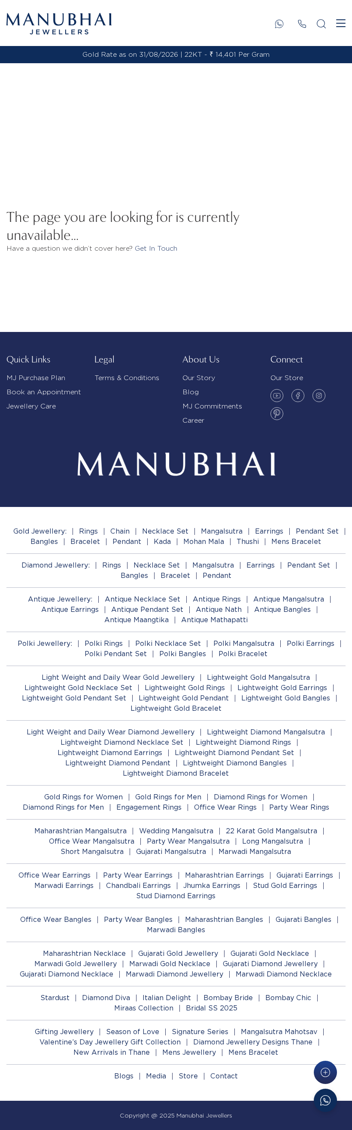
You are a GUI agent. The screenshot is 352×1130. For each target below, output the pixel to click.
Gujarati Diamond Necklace (66, 974)
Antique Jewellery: (60, 599)
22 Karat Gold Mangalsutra (271, 831)
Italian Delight (167, 998)
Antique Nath (219, 609)
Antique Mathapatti (214, 620)
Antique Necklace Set (142, 599)
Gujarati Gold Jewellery (178, 953)
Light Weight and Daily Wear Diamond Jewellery (110, 732)
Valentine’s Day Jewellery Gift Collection (110, 1042)
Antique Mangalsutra (288, 599)
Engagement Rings (149, 807)
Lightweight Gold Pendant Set (74, 698)
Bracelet (85, 541)
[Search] (321, 23)
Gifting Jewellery (64, 1032)
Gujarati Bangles (303, 919)
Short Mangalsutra (92, 852)
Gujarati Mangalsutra (171, 852)
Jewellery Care (31, 406)
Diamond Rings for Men (63, 807)
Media (156, 1076)
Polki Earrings (310, 643)
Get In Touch (156, 248)
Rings (88, 531)
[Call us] (301, 23)
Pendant (126, 541)
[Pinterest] (276, 413)
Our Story (198, 378)
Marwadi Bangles (176, 930)
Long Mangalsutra (272, 841)
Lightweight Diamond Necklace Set (122, 742)
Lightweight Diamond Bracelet (176, 773)
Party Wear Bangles (138, 919)
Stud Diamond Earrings (175, 896)
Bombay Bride (228, 998)
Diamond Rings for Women (260, 797)
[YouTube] (276, 395)
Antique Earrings (70, 609)
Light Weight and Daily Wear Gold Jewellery (118, 677)
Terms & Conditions (126, 378)
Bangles (44, 541)
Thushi (248, 541)
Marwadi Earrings (64, 885)
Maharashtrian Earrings (224, 875)
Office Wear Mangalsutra (91, 841)
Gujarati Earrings (304, 875)
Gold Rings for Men (168, 797)
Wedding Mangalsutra (176, 831)
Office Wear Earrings (54, 875)
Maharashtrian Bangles (224, 919)
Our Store (286, 378)
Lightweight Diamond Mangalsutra (266, 732)
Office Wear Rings (225, 807)
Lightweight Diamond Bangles (235, 763)
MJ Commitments (212, 406)
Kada (162, 541)
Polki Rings (104, 643)
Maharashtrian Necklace (84, 953)
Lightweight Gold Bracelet (176, 708)
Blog (190, 392)
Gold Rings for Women (83, 797)
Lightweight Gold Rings (185, 688)
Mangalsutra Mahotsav (279, 1032)
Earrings (269, 531)
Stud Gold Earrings (285, 885)
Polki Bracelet (242, 654)
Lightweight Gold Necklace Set (78, 688)
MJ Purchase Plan (35, 378)
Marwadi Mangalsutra (254, 852)
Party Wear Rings (299, 807)
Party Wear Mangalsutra (188, 841)
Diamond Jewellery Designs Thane (253, 1042)
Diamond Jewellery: (55, 565)
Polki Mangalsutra (243, 643)
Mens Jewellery (189, 1052)
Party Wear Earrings (138, 875)
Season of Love (132, 1032)
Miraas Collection (143, 1008)
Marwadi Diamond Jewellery (174, 974)
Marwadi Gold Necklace (169, 964)
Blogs (124, 1076)
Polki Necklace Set (168, 643)
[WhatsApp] (279, 23)
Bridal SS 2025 (211, 1008)
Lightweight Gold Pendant (184, 698)
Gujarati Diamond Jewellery (270, 964)
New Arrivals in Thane (111, 1052)
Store (188, 1076)
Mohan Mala (203, 541)
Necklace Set (165, 531)
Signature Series (200, 1032)
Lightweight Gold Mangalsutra (258, 677)
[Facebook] (297, 395)
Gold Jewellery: (40, 531)
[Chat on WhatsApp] (325, 1100)
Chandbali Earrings (138, 885)
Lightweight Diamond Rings (243, 742)
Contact (224, 1076)
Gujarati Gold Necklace (270, 953)
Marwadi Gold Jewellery (75, 964)
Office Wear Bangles (55, 919)
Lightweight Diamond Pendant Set (234, 753)
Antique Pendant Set (147, 609)
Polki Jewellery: (45, 643)
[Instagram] (319, 395)
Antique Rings (217, 599)
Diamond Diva (106, 998)
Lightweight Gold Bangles (285, 698)
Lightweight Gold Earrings (282, 688)
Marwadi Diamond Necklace (284, 974)
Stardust (55, 998)
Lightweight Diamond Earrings (110, 753)
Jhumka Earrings (211, 885)
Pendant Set (317, 531)
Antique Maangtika (136, 620)
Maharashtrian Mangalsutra (80, 831)
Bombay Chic (288, 998)
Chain (120, 531)
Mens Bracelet (296, 541)
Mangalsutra (222, 531)
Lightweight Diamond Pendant (117, 763)
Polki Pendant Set (116, 654)
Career (193, 420)
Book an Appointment (43, 392)
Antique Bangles (282, 609)
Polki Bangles (182, 654)
